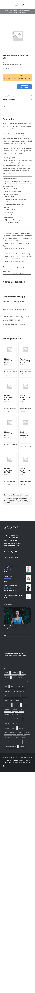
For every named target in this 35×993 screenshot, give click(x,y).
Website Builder (25, 757)
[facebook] (5, 552)
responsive (19, 714)
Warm (27, 732)
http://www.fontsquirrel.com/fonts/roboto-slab (17, 274)
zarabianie (8, 742)
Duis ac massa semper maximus (14, 653)
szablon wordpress (10, 728)
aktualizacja (15, 672)
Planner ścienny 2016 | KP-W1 (9, 433)
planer (6, 501)
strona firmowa (17, 719)
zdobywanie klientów (10, 746)
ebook (7, 682)
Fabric (14, 682)
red (21, 709)
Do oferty (22, 447)
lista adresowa (15, 695)
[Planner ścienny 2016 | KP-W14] (25, 459)
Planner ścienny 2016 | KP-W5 (25, 360)
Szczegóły (13, 371)
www (23, 737)
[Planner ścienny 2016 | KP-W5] (25, 349)
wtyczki (16, 737)
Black (23, 672)
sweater (7, 723)
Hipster (13, 686)
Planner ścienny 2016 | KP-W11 (9, 470)
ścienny (25, 501)
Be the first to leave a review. (12, 64)
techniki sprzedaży (10, 732)
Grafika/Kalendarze (20, 495)
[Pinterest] (19, 106)
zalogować (14, 324)
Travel (20, 732)
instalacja (20, 686)
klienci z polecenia (19, 691)
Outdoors (7, 705)
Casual (7, 677)
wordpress (8, 737)
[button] (17, 96)
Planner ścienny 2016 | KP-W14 (25, 470)
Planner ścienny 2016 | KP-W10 (9, 360)
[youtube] (16, 552)
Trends (15, 628)
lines (6, 695)
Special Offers (17, 655)
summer (27, 719)
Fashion (6, 655)
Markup (6, 628)
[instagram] (12, 552)
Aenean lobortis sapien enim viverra (15, 626)
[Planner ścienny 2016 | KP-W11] (10, 459)
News (10, 628)
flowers (21, 682)
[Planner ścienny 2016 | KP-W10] (10, 349)
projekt (18, 501)
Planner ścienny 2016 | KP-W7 (9, 397)
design (15, 499)
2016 (10, 499)
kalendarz (23, 499)
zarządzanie (18, 742)
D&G (14, 677)
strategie (7, 719)
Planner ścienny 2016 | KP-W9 (25, 397)
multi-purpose (8, 700)
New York (18, 700)
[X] (12, 106)
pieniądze (16, 705)
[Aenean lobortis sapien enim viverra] (17, 615)
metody (25, 695)
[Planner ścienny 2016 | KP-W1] (10, 422)
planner (12, 501)
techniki (21, 728)
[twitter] (9, 552)
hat (6, 686)
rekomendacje (9, 714)
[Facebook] (4, 106)
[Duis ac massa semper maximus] (17, 643)
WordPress (8, 760)
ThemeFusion (25, 762)
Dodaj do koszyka (24, 86)
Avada (15, 757)
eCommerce (19, 760)
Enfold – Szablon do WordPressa (24, 433)
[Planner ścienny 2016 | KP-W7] (10, 386)
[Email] (26, 106)
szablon (7, 503)
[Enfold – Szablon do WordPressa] (25, 422)
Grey (28, 682)
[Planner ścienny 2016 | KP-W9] (25, 386)
